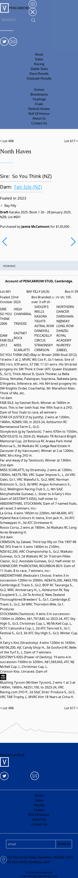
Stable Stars (39, 69)
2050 (54, 876)
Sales (39, 59)
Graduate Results (39, 78)
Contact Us (39, 123)
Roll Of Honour (39, 113)
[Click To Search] (33, 20)
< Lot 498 (7, 141)
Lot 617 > (71, 141)
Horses (39, 89)
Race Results (39, 73)
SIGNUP (63, 844)
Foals (39, 104)
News (39, 54)
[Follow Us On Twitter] (4, 41)
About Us (39, 118)
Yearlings (39, 99)
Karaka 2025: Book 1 (25, 212)
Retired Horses (39, 109)
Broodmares (39, 94)
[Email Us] (13, 41)
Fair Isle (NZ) (28, 186)
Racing (39, 64)
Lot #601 (14, 217)
